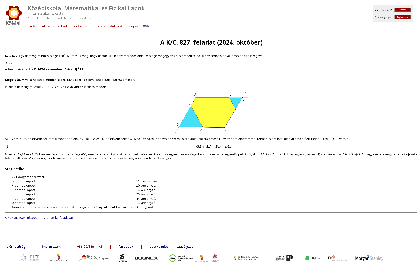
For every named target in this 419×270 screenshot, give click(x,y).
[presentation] (62, 56)
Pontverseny (81, 26)
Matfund (115, 26)
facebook (126, 246)
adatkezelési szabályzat (171, 246)
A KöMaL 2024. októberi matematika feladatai (39, 217)
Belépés (402, 10)
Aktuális (48, 26)
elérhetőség (16, 246)
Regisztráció (402, 17)
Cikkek (63, 26)
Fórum (100, 26)
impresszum (51, 246)
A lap (33, 26)
